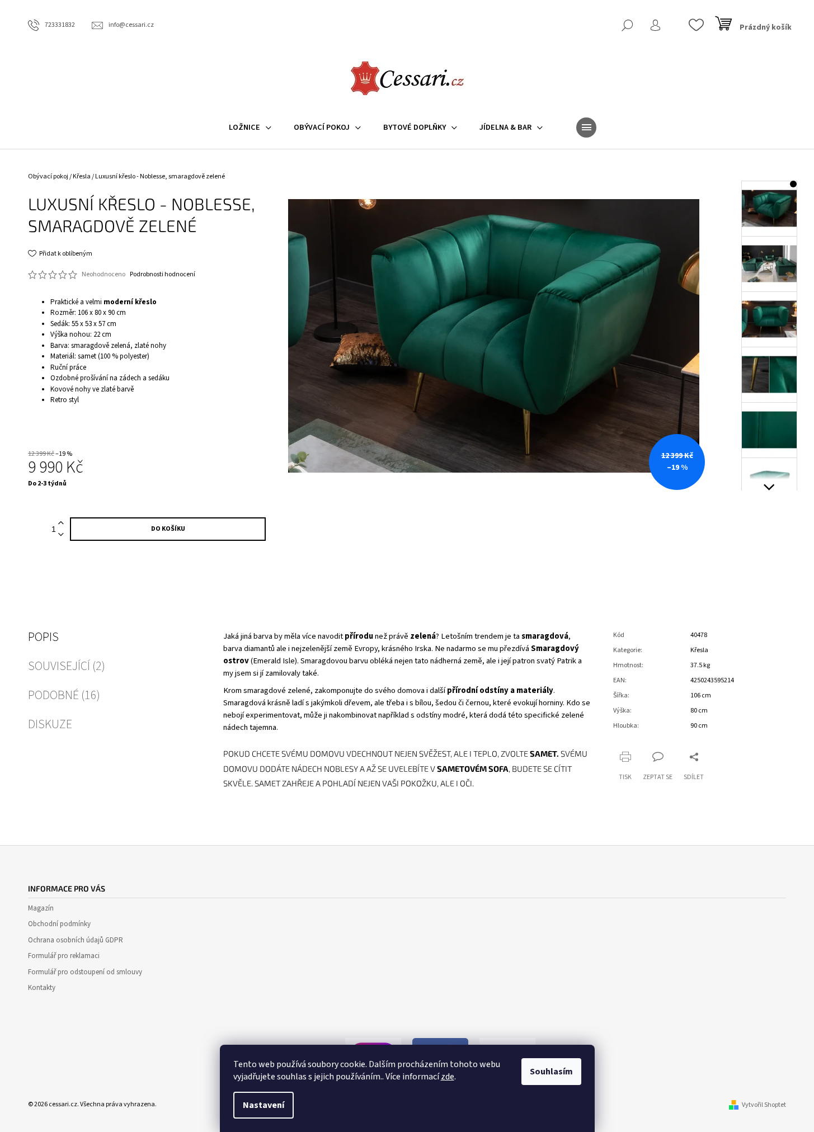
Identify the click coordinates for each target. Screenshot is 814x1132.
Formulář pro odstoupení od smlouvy (85, 972)
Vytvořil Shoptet (764, 1105)
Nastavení (263, 1105)
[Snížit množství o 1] (61, 535)
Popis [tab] (43, 637)
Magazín (41, 908)
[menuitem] (250, 127)
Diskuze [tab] (50, 724)
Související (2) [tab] (66, 666)
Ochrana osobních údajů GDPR (75, 940)
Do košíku (168, 529)
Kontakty (41, 988)
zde (447, 1076)
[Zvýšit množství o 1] (61, 523)
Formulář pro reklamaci (64, 956)
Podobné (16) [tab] (64, 695)
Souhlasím (551, 1071)
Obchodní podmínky (59, 924)
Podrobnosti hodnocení (162, 274)
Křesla (699, 650)
